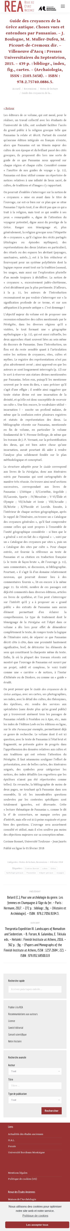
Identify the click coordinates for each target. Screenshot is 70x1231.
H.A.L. (11, 1140)
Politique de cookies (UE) (22, 1178)
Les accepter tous (37, 1224)
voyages (60, 873)
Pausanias (31, 873)
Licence (11, 1020)
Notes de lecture (27, 862)
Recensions (41, 862)
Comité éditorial (15, 1027)
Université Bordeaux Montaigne (26, 1152)
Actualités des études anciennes (25, 1134)
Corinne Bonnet (32, 868)
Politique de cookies (35, 1215)
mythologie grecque (14, 873)
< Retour (9, 108)
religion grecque (46, 873)
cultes (44, 868)
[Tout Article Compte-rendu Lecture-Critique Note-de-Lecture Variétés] (35, 1100)
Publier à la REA (15, 1007)
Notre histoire (15, 1041)
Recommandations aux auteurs (23, 1014)
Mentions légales (17, 1172)
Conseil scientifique (17, 1034)
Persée (12, 1146)
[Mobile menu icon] (62, 6)
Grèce (53, 868)
